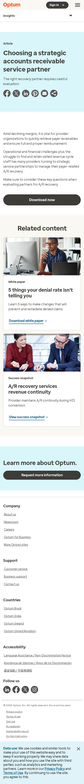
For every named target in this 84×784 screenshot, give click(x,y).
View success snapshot (27, 417)
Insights (9, 16)
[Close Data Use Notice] (78, 748)
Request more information (42, 475)
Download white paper (26, 321)
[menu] (78, 5)
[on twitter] (25, 689)
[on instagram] (34, 689)
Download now (42, 200)
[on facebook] (16, 689)
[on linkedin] (7, 689)
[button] (53, 96)
